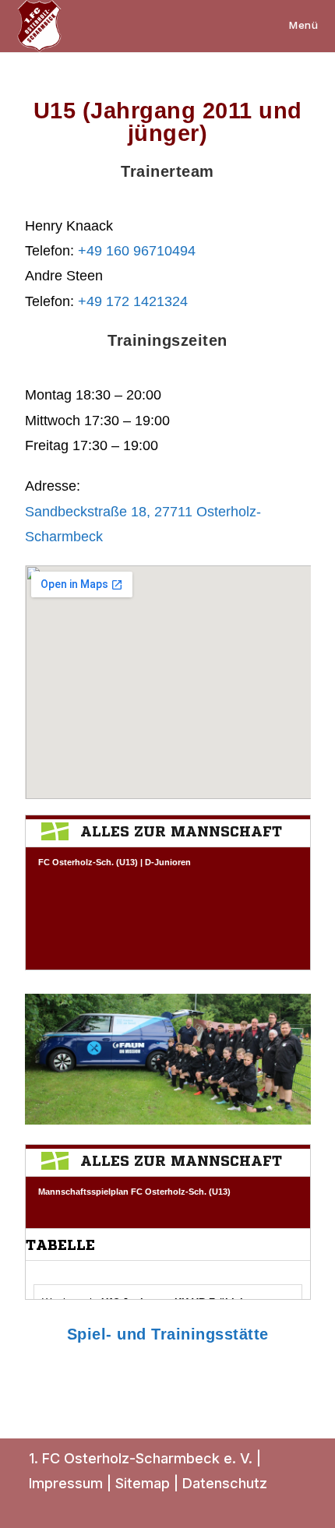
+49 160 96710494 (137, 251)
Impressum (66, 1483)
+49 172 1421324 (133, 301)
